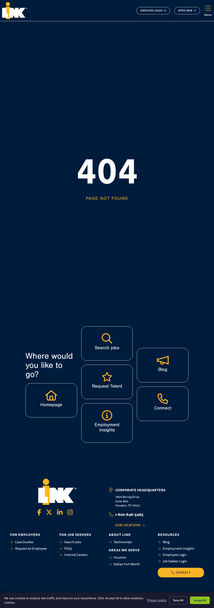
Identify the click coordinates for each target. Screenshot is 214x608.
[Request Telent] (107, 377)
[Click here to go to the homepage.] (51, 395)
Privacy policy (157, 600)
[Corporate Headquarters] (111, 490)
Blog (162, 369)
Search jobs (107, 347)
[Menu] (208, 8)
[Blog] (163, 360)
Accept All (200, 600)
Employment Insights (107, 427)
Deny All (178, 600)
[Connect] (163, 398)
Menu (208, 15)
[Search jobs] (107, 338)
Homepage (51, 404)
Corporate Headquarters (140, 490)
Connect (162, 408)
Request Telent (107, 386)
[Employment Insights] (107, 415)
